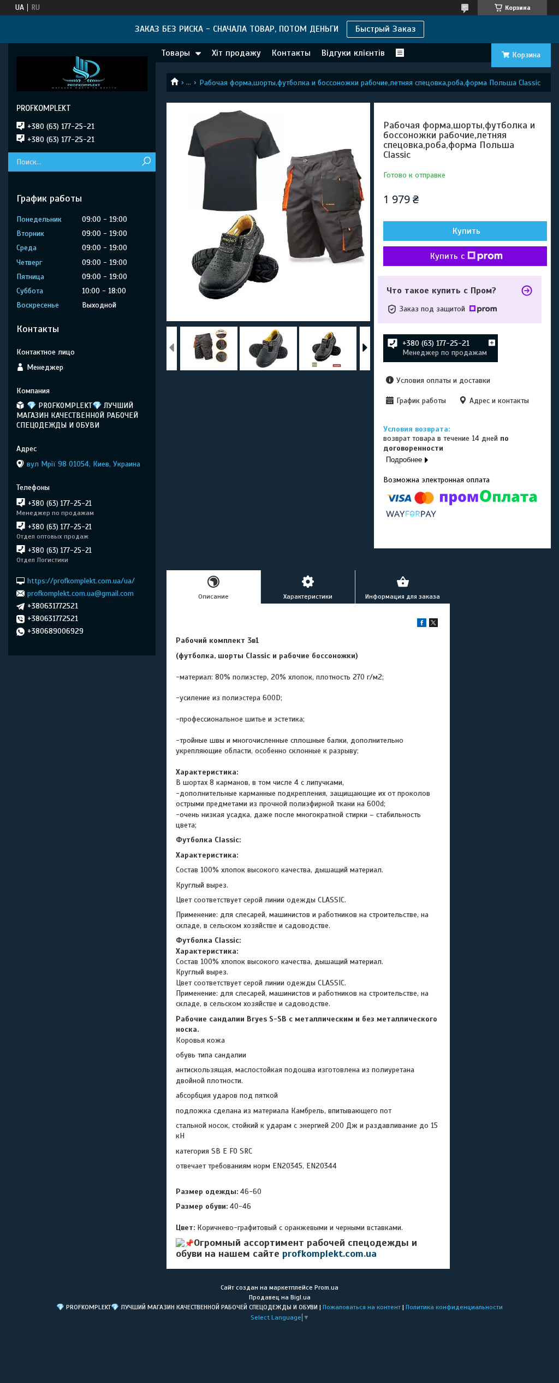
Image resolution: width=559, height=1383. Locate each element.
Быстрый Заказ (385, 28)
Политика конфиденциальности (454, 1307)
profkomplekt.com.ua (329, 1254)
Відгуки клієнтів (353, 53)
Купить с (447, 256)
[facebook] (421, 624)
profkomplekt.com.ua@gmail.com (80, 593)
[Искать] (146, 162)
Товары (175, 53)
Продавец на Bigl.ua (280, 1297)
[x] (433, 624)
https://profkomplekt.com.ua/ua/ (81, 580)
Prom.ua (326, 1287)
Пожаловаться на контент (362, 1307)
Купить (466, 231)
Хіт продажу (236, 53)
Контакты (291, 53)
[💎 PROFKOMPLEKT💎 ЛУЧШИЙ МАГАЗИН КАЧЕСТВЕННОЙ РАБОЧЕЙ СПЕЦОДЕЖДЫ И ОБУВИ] (81, 73)
